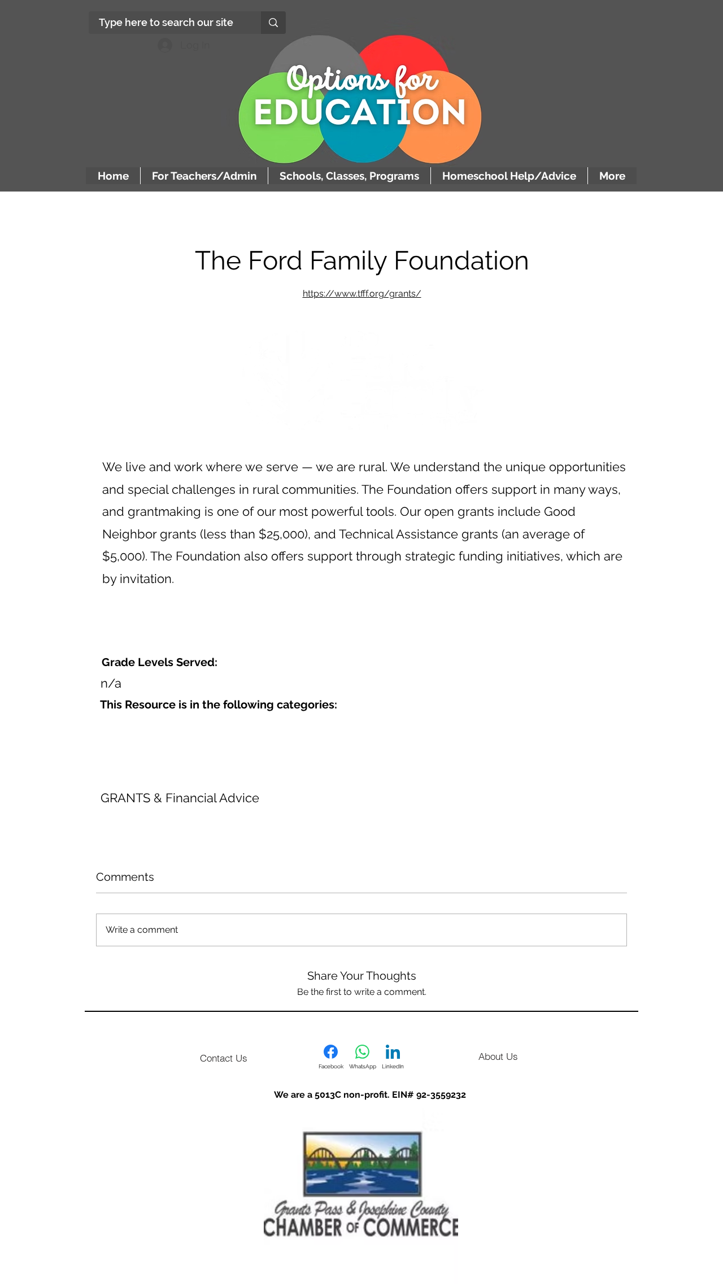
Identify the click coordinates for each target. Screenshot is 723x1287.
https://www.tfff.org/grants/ (362, 293)
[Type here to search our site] (273, 22)
